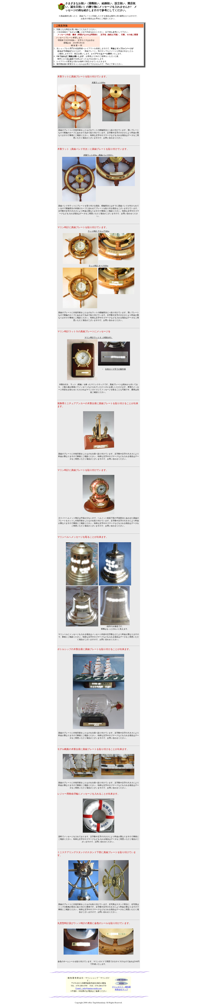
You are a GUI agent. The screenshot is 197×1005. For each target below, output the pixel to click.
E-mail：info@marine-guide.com (89, 988)
